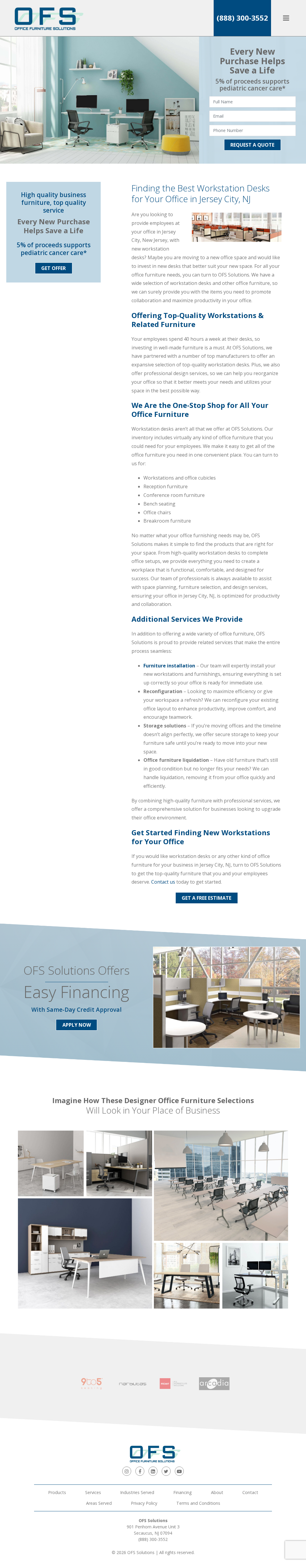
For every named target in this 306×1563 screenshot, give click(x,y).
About (217, 1492)
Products (57, 1492)
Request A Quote (252, 145)
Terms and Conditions (198, 1503)
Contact (250, 1492)
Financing (182, 1492)
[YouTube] (179, 1471)
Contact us (163, 882)
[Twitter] (166, 1471)
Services (93, 1492)
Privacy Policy (144, 1503)
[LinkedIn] (153, 1471)
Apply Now (76, 1025)
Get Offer (53, 268)
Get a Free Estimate (206, 898)
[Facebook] (139, 1471)
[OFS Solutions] (46, 18)
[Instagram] (126, 1471)
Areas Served (99, 1503)
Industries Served (137, 1492)
